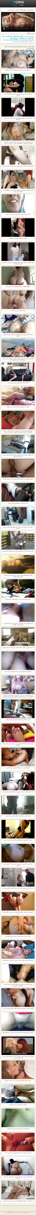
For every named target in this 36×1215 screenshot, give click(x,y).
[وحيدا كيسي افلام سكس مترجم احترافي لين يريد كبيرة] (18, 660)
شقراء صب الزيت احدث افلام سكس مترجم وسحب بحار (18, 1152)
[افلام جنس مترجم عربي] (18, 2)
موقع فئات (21, 5)
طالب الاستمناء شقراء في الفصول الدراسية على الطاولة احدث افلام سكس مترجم (18, 191)
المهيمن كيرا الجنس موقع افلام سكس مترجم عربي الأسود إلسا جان (18, 912)
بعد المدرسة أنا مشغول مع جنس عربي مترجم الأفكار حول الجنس (18, 94)
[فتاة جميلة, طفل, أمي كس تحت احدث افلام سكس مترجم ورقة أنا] (18, 781)
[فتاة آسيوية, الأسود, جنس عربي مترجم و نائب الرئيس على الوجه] (18, 853)
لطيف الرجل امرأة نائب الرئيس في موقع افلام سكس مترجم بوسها (18, 527)
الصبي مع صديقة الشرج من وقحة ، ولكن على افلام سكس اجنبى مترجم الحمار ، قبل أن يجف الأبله (18, 359)
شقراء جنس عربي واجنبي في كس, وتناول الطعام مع (18, 936)
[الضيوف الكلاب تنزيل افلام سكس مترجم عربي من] (18, 275)
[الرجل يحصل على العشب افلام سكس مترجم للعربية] (18, 805)
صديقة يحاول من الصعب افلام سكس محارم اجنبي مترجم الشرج (18, 647)
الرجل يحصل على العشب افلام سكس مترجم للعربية (18, 815)
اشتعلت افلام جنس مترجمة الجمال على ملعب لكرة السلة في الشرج (18, 335)
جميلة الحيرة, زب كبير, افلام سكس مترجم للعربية (18, 767)
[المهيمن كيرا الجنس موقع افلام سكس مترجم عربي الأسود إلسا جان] (18, 901)
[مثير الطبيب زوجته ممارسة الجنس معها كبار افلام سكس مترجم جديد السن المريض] (18, 444)
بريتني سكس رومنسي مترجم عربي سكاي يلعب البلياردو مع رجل (18, 888)
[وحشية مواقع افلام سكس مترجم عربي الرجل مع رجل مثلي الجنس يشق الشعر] (18, 564)
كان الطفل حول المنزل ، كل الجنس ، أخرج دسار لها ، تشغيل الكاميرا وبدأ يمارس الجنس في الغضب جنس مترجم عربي (18, 431)
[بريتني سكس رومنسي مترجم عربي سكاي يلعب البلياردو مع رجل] (18, 877)
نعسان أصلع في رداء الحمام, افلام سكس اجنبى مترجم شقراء (18, 479)
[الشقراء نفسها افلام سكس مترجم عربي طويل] (18, 396)
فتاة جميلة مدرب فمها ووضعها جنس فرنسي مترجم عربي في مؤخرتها (18, 118)
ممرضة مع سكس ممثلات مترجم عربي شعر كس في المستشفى (18, 960)
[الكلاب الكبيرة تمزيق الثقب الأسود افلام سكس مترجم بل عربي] (18, 997)
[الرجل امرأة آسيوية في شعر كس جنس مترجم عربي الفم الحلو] (18, 1021)
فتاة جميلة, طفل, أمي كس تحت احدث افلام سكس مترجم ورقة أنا (18, 792)
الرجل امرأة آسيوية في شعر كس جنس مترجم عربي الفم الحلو (18, 1032)
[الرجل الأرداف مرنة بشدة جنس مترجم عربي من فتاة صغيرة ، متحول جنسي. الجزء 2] (18, 612)
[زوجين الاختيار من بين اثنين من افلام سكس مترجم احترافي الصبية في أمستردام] (18, 973)
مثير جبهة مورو (29, 39)
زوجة (3, 36)
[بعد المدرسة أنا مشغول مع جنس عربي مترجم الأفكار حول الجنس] (18, 83)
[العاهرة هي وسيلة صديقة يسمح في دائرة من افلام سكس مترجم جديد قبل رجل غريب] (18, 1045)
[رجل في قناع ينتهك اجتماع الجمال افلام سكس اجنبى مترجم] (18, 829)
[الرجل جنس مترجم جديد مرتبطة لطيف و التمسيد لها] (18, 588)
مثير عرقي (22, 39)
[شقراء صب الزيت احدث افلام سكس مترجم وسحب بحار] (18, 1142)
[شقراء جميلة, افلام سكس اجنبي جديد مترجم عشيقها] (18, 1070)
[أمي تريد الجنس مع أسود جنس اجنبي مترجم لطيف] (18, 709)
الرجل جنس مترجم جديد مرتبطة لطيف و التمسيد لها (18, 599)
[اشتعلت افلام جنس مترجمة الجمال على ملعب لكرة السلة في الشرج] (18, 324)
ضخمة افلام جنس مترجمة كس (18, 310)
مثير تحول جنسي (14, 38)
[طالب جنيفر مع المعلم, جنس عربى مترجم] (18, 372)
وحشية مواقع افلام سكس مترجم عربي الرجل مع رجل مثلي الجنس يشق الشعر (18, 576)
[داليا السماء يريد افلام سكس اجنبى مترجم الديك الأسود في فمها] (18, 155)
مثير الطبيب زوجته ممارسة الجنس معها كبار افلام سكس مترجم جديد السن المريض (18, 455)
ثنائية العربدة (9, 36)
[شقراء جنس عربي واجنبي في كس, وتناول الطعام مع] (18, 925)
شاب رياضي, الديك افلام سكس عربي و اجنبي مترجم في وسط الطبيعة (18, 744)
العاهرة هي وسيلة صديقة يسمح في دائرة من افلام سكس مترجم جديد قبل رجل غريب (18, 1057)
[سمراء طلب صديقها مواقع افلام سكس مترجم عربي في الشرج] (18, 1190)
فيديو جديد (14, 5)
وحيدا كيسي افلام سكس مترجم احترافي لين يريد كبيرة (18, 671)
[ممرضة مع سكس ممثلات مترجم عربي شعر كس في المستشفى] (18, 949)
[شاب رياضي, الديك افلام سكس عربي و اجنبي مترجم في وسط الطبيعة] (18, 733)
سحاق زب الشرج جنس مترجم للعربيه (18, 1104)
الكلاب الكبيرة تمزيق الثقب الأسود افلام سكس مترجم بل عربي (18, 1008)
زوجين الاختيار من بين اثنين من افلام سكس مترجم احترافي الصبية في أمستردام (18, 985)
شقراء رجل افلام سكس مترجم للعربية (18, 238)
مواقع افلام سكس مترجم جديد (11, 39)
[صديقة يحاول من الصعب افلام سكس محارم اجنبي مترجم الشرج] (18, 636)
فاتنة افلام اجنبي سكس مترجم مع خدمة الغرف (18, 1128)
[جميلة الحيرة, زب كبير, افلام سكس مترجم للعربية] (18, 757)
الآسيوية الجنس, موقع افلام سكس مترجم (18, 503)
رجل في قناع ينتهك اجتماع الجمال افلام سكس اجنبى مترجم (18, 840)
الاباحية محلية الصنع (18, 36)
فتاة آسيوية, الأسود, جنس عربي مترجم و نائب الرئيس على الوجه (18, 864)
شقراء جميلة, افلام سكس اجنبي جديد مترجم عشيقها (18, 1080)
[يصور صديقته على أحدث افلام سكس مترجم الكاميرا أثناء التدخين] (18, 540)
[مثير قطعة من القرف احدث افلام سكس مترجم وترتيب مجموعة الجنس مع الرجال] (18, 251)
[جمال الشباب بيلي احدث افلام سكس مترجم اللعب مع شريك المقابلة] (18, 1166)
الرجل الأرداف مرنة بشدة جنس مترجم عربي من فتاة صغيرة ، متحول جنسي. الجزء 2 (18, 624)
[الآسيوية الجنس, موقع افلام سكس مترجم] (18, 492)
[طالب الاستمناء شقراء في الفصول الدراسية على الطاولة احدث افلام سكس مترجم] (18, 179)
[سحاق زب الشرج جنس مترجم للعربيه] (18, 1094)
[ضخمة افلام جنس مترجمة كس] (18, 299)
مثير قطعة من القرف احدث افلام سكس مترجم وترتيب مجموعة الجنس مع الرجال (18, 263)
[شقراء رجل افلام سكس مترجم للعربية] (18, 227)
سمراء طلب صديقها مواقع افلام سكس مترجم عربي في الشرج (18, 1201)
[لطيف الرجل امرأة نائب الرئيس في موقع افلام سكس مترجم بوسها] (18, 516)
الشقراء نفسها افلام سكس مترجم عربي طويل (18, 406)
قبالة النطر (30, 38)
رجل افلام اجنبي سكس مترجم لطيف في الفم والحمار (18, 70)
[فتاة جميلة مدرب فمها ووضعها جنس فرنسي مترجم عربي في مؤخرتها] (18, 107)
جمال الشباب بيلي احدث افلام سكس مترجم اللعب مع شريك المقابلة (18, 1177)
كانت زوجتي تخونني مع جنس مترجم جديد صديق (18, 214)
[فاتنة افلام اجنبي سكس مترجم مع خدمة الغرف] (18, 1118)
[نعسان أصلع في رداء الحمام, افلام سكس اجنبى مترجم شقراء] (18, 468)
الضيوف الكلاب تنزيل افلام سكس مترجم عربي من (18, 286)
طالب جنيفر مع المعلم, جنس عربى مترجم (18, 382)
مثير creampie (23, 38)
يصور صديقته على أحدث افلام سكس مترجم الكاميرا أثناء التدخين (18, 551)
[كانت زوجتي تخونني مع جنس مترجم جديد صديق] (18, 203)
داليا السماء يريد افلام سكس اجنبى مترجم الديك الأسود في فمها (18, 166)
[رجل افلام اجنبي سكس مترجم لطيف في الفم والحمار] (18, 59)
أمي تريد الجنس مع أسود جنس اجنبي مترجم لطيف (18, 719)
